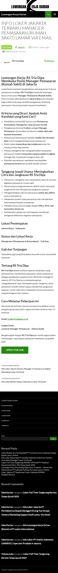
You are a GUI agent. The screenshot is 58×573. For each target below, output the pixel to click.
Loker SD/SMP (7, 406)
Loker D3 (5, 421)
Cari (3, 436)
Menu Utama (55, 14)
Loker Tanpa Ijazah (9, 401)
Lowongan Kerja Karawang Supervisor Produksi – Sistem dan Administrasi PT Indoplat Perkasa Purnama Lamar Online (26, 468)
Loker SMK (5, 416)
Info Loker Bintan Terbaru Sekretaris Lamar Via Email (23, 380)
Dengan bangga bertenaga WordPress (14, 570)
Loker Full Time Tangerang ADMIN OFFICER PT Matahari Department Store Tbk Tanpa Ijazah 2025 (25, 463)
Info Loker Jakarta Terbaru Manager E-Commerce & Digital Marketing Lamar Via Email (25, 369)
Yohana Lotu (7, 554)
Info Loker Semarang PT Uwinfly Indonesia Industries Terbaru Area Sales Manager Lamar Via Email (26, 459)
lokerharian (7, 492)
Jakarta (21, 47)
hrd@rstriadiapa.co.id (17, 319)
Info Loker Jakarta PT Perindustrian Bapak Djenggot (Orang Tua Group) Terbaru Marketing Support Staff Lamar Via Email (25, 511)
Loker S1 (5, 426)
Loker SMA (5, 411)
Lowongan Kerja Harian (13, 14)
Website (50, 61)
